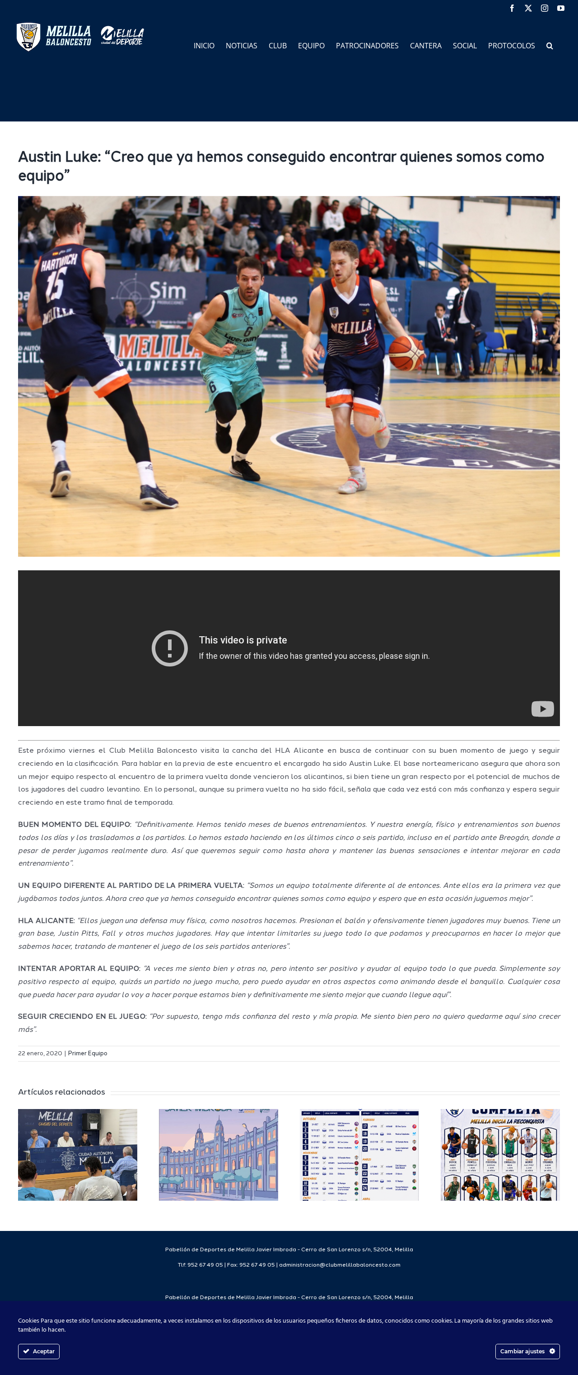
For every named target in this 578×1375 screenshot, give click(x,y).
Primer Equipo (87, 1054)
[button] (549, 45)
